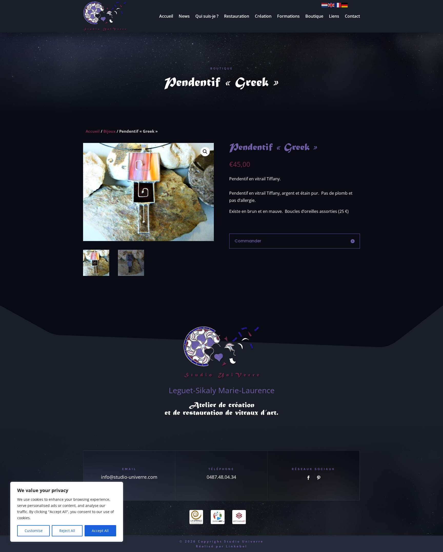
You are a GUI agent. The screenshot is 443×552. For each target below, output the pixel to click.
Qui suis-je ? (206, 16)
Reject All (67, 530)
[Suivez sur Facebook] (308, 478)
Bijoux (109, 131)
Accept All (100, 530)
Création (263, 16)
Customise (34, 530)
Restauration (236, 16)
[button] (205, 151)
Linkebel (236, 546)
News (184, 16)
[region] (66, 512)
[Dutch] (324, 4)
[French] (338, 4)
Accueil (166, 16)
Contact (352, 16)
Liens (334, 16)
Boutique (314, 16)
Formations (288, 16)
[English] (331, 4)
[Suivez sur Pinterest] (319, 478)
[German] (344, 4)
